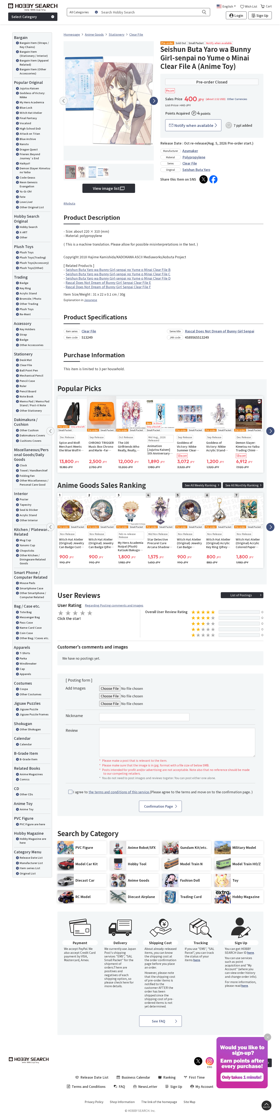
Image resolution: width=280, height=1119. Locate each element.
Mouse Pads (27, 583)
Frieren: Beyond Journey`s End (30, 156)
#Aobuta (69, 203)
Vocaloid (25, 123)
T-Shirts (25, 653)
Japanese (90, 300)
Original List (28, 873)
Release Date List (31, 857)
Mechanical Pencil (31, 375)
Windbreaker (28, 663)
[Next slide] (154, 101)
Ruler (23, 386)
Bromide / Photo (30, 299)
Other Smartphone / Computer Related (33, 595)
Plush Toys (27, 252)
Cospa (24, 689)
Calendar (26, 744)
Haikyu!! (25, 163)
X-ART (23, 232)
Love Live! (26, 202)
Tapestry (25, 505)
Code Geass (27, 177)
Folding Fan (27, 476)
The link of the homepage (159, 1102)
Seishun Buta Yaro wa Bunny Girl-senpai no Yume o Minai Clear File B (118, 269)
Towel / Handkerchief (33, 470)
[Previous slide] (63, 101)
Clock (23, 465)
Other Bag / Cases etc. (34, 638)
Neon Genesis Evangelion (29, 184)
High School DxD (30, 128)
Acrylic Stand (28, 293)
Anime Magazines (31, 774)
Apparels (25, 674)
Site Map (189, 1102)
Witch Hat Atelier (31, 113)
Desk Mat (26, 360)
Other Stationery (31, 410)
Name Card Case (31, 628)
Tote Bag (26, 612)
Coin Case (26, 633)
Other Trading (29, 304)
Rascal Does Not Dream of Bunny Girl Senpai (219, 331)
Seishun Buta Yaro (196, 169)
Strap (23, 334)
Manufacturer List (31, 863)
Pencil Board (28, 391)
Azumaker (190, 150)
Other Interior (29, 520)
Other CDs (26, 794)
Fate (22, 197)
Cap (22, 669)
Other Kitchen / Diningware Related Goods (33, 559)
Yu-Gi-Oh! (26, 191)
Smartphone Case (31, 588)
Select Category (24, 16)
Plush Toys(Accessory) (34, 263)
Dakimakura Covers (32, 435)
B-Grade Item (29, 759)
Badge (24, 283)
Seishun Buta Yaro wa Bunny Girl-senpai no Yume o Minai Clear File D (118, 278)
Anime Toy (26, 809)
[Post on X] (203, 179)
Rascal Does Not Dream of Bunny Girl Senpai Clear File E (108, 282)
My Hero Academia (32, 102)
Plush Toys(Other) (31, 268)
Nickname (74, 715)
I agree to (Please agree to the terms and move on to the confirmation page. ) (163, 792)
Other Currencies (237, 99)
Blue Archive (28, 139)
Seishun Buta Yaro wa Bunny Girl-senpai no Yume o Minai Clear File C (118, 273)
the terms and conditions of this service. (119, 791)
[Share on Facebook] (213, 179)
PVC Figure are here (32, 824)
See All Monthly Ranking (242, 485)
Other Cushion (29, 430)
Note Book (26, 396)
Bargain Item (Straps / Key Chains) (34, 45)
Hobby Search (29, 227)
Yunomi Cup (27, 545)
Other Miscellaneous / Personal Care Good (34, 482)
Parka (23, 658)
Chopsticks (27, 550)
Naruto (24, 144)
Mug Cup (25, 540)
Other (23, 237)
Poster (24, 499)
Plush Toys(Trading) (33, 257)
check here (121, 982)
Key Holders (27, 329)
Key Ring (25, 288)
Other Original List (32, 207)
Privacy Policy (94, 1102)
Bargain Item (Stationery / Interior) (34, 54)
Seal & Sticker (29, 510)
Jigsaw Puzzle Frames (34, 714)
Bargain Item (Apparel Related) (34, 62)
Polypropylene (193, 157)
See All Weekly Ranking (200, 485)
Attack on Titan (30, 133)
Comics (25, 779)
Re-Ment (25, 314)
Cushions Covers (30, 441)
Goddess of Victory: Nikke (32, 95)
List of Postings (241, 595)
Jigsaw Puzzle (29, 709)
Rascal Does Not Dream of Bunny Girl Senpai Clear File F (108, 286)
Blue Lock (26, 107)
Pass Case (26, 622)
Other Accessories (31, 345)
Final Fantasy (28, 118)
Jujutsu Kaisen (29, 88)
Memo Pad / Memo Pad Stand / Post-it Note (34, 403)
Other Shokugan (30, 729)
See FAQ (158, 1021)
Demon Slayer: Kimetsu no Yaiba (35, 170)
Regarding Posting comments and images (114, 605)
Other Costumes (30, 694)
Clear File (26, 365)
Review (72, 730)
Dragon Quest (29, 149)
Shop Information (122, 1102)
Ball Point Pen (29, 370)
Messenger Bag (30, 617)
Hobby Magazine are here (33, 841)
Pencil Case (27, 381)
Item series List (30, 868)
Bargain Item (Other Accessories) (33, 71)
